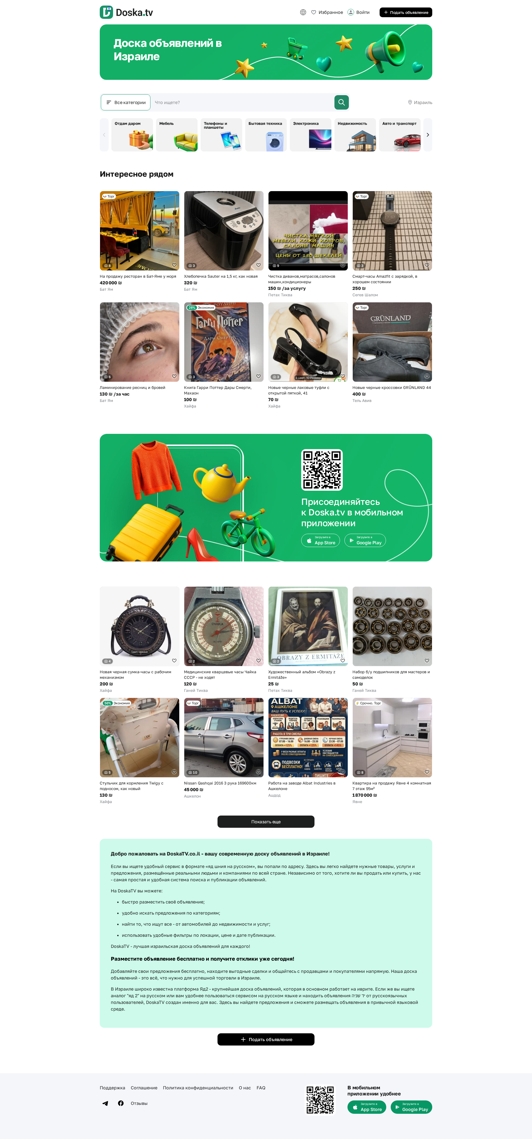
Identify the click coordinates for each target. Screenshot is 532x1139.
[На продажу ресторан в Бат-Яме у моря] (140, 241)
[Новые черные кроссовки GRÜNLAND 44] (392, 352)
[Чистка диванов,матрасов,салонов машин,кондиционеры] (308, 244)
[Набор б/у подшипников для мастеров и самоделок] (392, 639)
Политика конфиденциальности (198, 1087)
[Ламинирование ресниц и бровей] (140, 352)
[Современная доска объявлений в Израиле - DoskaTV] (126, 12)
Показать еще (266, 821)
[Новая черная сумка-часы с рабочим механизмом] (140, 639)
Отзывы (139, 1103)
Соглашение (144, 1087)
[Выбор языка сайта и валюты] (303, 12)
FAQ (261, 1087)
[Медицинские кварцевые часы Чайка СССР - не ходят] (224, 639)
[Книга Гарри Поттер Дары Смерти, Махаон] (224, 355)
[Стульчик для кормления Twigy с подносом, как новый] (140, 751)
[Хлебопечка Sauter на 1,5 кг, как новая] (224, 241)
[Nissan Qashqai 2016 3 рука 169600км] (224, 748)
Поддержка (112, 1087)
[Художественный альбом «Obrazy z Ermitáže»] (308, 639)
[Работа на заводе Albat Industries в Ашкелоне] (308, 748)
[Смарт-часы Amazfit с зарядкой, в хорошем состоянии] (392, 244)
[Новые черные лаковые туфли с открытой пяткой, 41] (308, 355)
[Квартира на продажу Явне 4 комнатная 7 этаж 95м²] (392, 751)
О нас (245, 1087)
